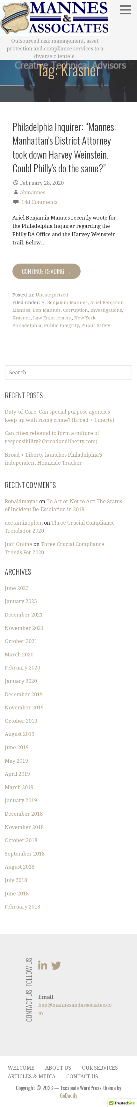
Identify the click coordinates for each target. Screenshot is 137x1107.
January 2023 (21, 601)
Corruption (75, 310)
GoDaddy (68, 1095)
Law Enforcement (52, 317)
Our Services (100, 1068)
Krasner (21, 317)
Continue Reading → (46, 271)
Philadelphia (26, 325)
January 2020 (21, 681)
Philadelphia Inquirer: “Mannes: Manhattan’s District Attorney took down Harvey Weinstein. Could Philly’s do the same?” (64, 147)
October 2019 (21, 721)
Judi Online (18, 544)
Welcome (21, 1068)
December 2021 (24, 615)
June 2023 (17, 588)
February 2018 (22, 907)
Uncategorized (52, 294)
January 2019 (21, 800)
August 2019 (19, 734)
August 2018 (19, 867)
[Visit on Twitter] (56, 968)
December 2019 (24, 695)
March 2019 (19, 787)
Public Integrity (61, 325)
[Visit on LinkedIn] (42, 968)
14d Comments (39, 202)
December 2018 (24, 814)
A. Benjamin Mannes (64, 302)
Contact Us (82, 1076)
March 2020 (19, 655)
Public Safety (95, 325)
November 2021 (24, 628)
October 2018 (21, 840)
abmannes (32, 193)
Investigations (106, 310)
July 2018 (16, 880)
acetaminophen (24, 523)
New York (84, 317)
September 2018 (25, 854)
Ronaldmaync (21, 501)
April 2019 (17, 774)
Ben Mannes (47, 310)
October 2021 (21, 641)
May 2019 (16, 761)
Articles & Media (31, 1076)
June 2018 (17, 894)
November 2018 (24, 827)
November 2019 (24, 708)
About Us (58, 1068)
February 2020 (22, 668)
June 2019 (17, 747)
